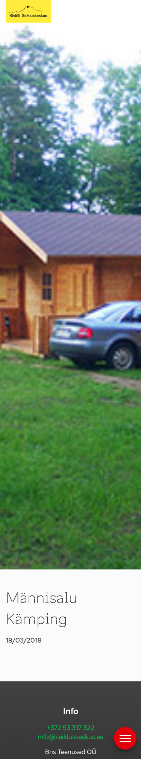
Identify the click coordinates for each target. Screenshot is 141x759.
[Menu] (125, 738)
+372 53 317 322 (70, 727)
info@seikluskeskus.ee (70, 737)
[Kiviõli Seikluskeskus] (28, 11)
